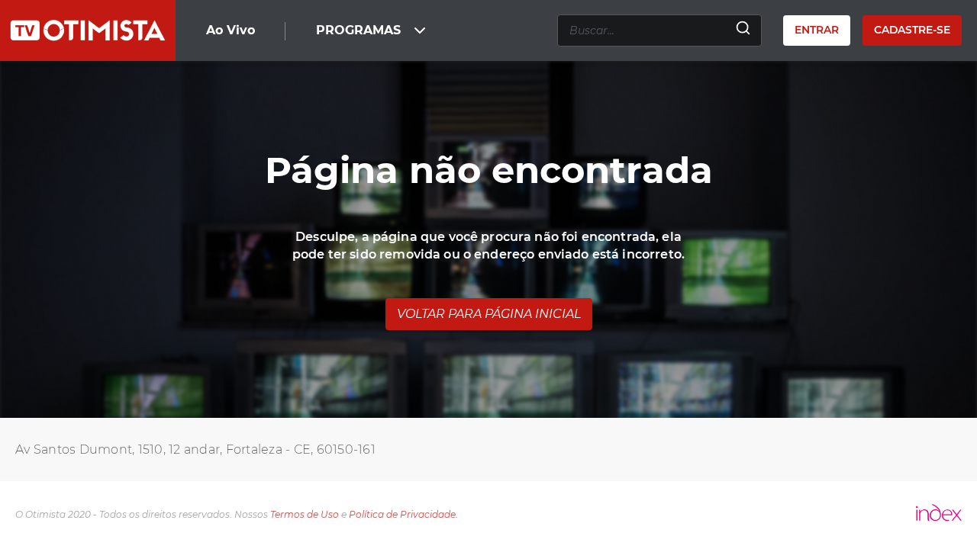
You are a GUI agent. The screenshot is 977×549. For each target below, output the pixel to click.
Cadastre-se (912, 30)
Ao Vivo (230, 30)
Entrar (817, 30)
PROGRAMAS (358, 30)
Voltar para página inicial (489, 314)
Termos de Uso (304, 514)
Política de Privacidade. (403, 514)
